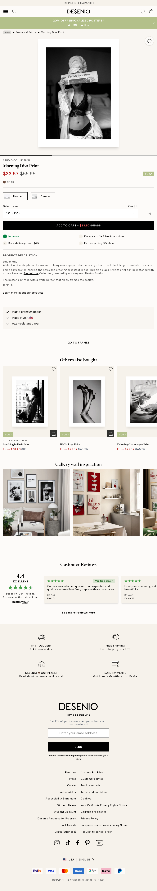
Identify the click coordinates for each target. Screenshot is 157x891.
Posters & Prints (26, 32)
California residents (93, 811)
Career (71, 785)
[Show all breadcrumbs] (7, 32)
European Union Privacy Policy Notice (104, 825)
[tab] (26, 154)
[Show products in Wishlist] (143, 11)
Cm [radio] (130, 206)
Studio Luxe (31, 273)
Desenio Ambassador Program (57, 818)
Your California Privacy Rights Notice (104, 805)
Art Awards (69, 825)
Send (78, 747)
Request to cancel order (96, 831)
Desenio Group (88, 880)
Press (72, 778)
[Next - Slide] (152, 94)
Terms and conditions (94, 792)
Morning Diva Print (53, 32)
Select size (10, 206)
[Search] (14, 11)
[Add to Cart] (53, 433)
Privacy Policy (74, 755)
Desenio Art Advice (93, 772)
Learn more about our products (23, 292)
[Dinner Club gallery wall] (106, 502)
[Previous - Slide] (5, 94)
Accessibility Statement (61, 798)
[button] (147, 213)
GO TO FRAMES (79, 342)
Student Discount (65, 811)
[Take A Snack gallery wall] (36, 502)
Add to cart (78, 225)
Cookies (86, 798)
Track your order (91, 785)
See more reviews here (78, 612)
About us (70, 772)
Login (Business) (65, 831)
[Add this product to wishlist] (149, 40)
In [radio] (137, 206)
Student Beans (66, 805)
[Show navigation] (6, 11)
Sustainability (67, 792)
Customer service (92, 778)
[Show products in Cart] (151, 11)
